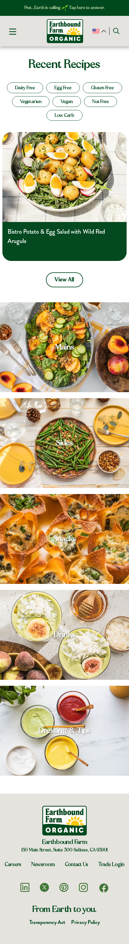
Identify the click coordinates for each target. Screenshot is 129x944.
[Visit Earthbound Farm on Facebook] (104, 888)
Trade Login (111, 864)
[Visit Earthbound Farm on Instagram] (83, 887)
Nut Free (100, 101)
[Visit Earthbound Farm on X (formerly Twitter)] (44, 887)
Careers (12, 864)
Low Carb (64, 115)
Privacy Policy (85, 922)
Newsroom (43, 864)
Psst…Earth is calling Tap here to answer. (64, 7)
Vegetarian (30, 101)
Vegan (67, 101)
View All (64, 280)
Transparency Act (47, 922)
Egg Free (63, 87)
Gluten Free (102, 87)
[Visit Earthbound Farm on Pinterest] (63, 887)
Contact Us (76, 864)
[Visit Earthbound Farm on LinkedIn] (24, 887)
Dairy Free (25, 87)
